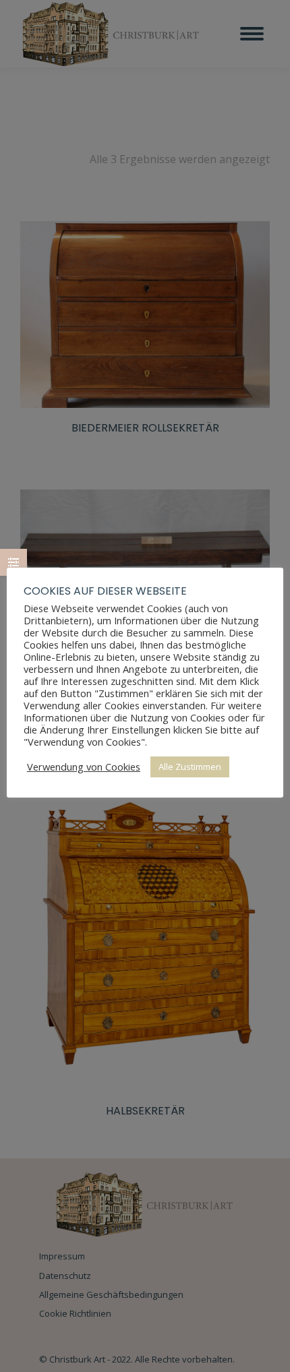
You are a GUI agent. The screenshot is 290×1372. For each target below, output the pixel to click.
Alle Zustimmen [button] (189, 766)
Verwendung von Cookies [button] (83, 766)
